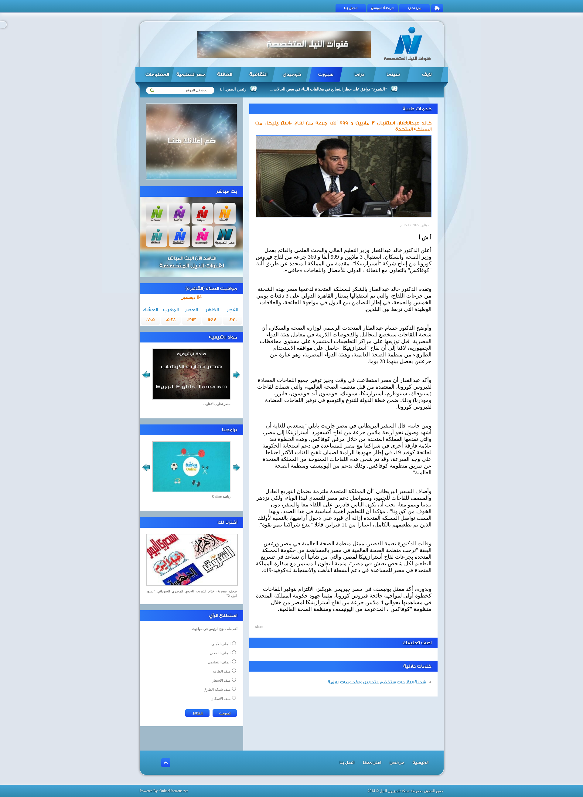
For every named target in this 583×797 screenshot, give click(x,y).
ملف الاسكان (220, 699)
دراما (359, 74)
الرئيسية (420, 762)
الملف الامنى (220, 644)
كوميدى (292, 74)
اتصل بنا (350, 8)
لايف (426, 74)
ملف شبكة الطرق (217, 689)
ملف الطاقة (221, 671)
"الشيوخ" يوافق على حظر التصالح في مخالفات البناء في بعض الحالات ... (348, 89)
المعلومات (157, 74)
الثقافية (258, 74)
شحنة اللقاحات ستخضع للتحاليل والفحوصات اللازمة (377, 682)
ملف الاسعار (221, 680)
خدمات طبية (417, 108)
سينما (393, 74)
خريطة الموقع (382, 8)
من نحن (414, 8)
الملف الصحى (220, 653)
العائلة (224, 74)
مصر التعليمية (191, 74)
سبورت (325, 74)
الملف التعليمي (219, 662)
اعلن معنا (372, 762)
